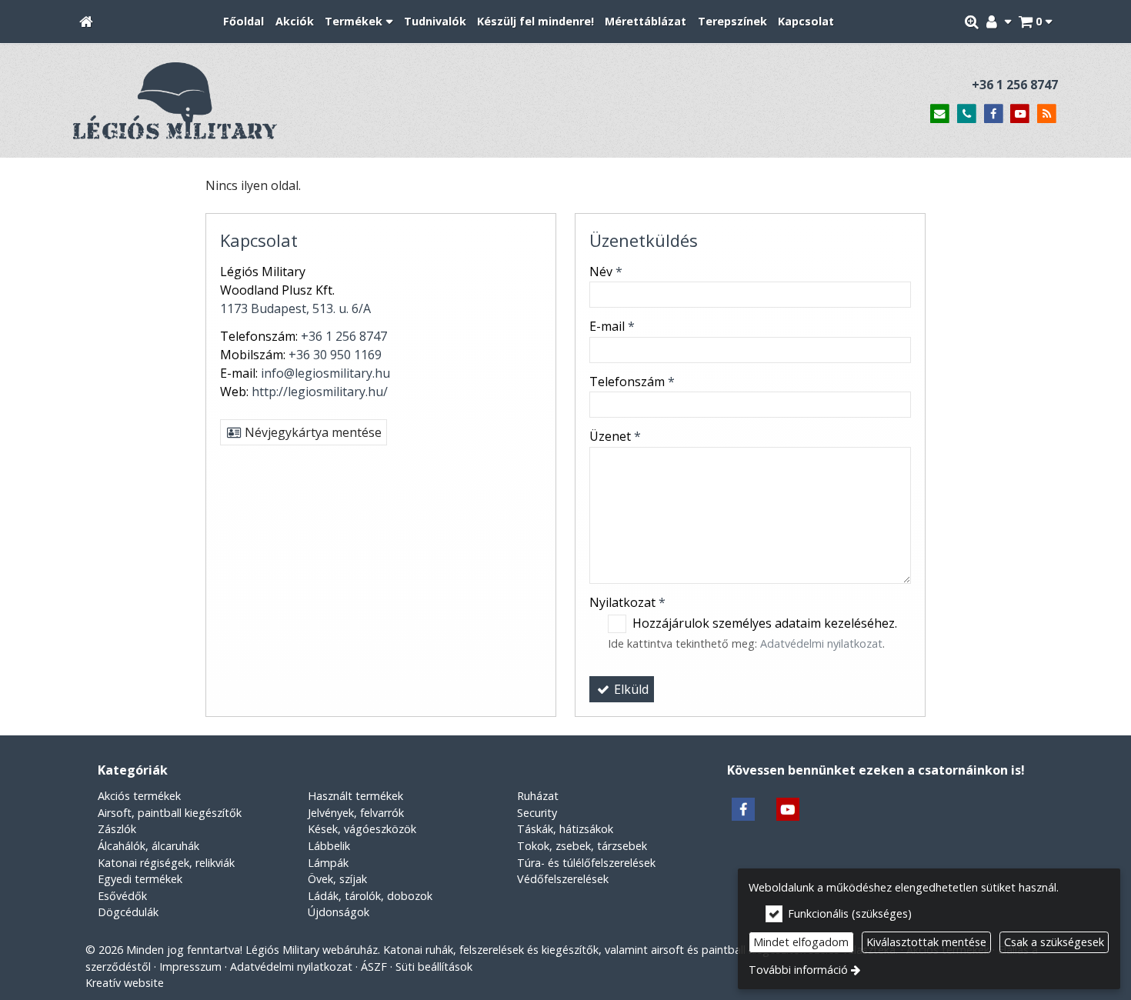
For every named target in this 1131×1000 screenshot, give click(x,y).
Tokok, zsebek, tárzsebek (582, 845)
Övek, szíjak (337, 879)
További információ (798, 969)
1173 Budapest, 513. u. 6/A (295, 308)
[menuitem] (86, 22)
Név (605, 271)
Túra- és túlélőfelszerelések (586, 862)
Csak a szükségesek (1054, 942)
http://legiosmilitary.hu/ (320, 391)
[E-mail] (940, 114)
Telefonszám (632, 381)
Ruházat (538, 795)
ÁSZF (374, 966)
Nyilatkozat (627, 602)
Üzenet (615, 436)
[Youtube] (1020, 114)
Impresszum (190, 966)
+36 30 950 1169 (335, 354)
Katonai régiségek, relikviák (166, 862)
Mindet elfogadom (801, 942)
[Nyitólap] (86, 22)
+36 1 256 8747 (1015, 84)
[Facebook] (994, 114)
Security (537, 812)
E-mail (612, 326)
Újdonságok (338, 912)
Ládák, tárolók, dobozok (370, 895)
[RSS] (1047, 114)
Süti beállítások (433, 966)
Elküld (630, 689)
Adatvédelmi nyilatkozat (821, 643)
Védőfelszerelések (563, 879)
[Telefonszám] (967, 114)
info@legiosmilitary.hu (325, 373)
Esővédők (122, 895)
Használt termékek (355, 795)
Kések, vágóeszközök (362, 829)
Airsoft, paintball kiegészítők (170, 812)
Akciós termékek (139, 795)
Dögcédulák (128, 912)
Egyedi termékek (140, 879)
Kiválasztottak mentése (926, 942)
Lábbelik (329, 845)
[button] (1035, 22)
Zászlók (117, 829)
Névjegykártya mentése (312, 432)
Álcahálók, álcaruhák (148, 845)
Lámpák (328, 862)
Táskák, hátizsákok (565, 829)
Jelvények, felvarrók (356, 812)
